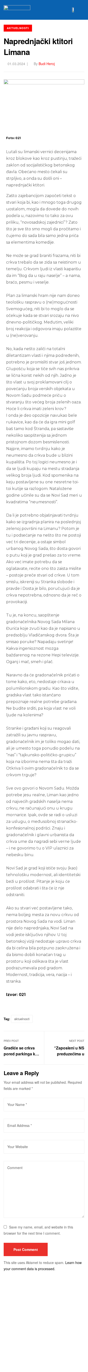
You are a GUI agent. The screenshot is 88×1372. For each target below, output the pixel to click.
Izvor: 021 (16, 994)
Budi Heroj (47, 63)
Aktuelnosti (18, 28)
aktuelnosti (22, 1018)
